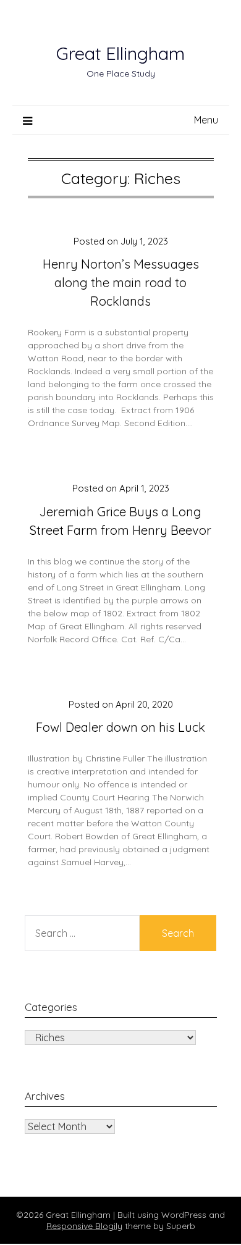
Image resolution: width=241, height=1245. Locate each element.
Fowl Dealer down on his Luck (120, 727)
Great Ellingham (120, 53)
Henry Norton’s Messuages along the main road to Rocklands (121, 282)
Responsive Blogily (84, 1225)
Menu (206, 120)
